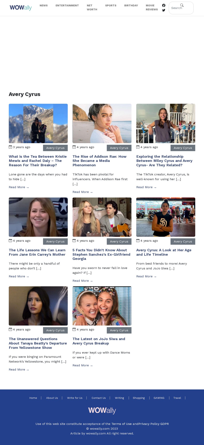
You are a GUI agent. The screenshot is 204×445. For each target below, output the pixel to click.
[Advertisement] (102, 49)
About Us (52, 397)
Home (33, 397)
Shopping (139, 397)
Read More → (19, 187)
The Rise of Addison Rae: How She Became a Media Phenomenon (100, 160)
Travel (177, 397)
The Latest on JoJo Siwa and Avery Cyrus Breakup (99, 341)
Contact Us (99, 397)
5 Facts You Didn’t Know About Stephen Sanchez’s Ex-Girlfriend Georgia (101, 254)
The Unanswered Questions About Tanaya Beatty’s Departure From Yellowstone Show (38, 343)
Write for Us (74, 397)
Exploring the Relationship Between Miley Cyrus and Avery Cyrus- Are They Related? (164, 160)
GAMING (159, 397)
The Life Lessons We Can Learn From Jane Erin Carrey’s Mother (37, 252)
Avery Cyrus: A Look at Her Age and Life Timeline (163, 252)
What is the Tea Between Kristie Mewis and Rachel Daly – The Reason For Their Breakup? (38, 160)
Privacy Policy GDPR (153, 424)
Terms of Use (121, 424)
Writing (120, 397)
